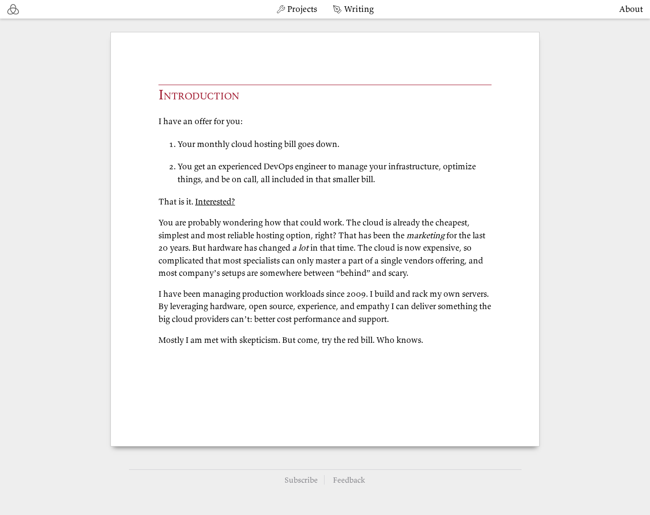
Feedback (349, 480)
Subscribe (301, 480)
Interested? (215, 201)
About (631, 8)
